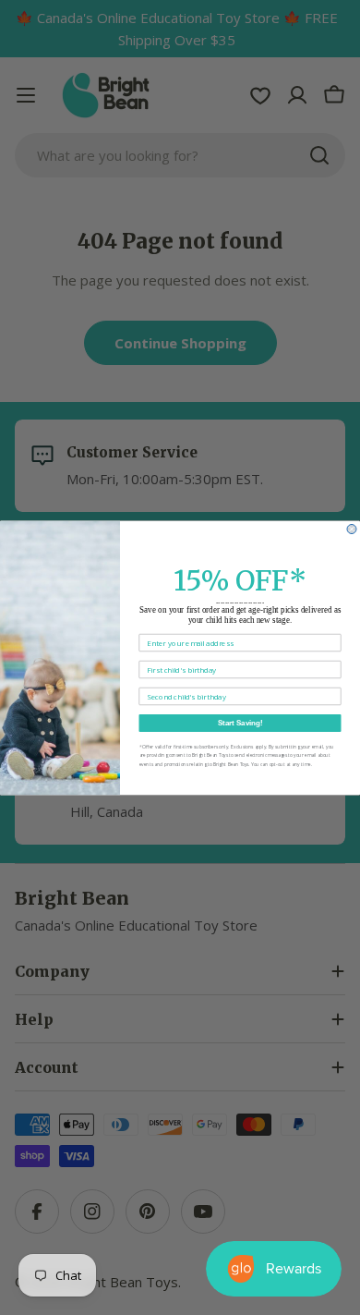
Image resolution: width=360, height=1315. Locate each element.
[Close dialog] (351, 528)
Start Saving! (240, 723)
